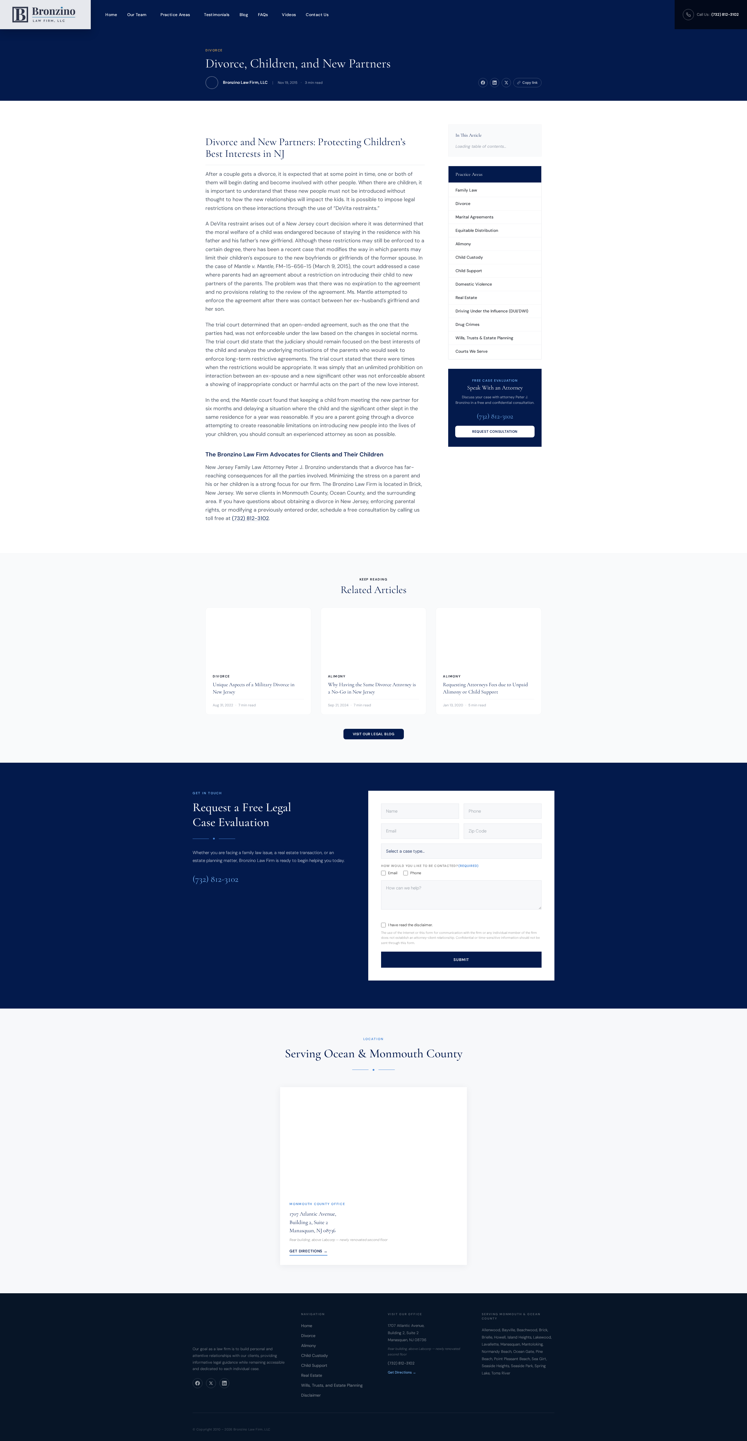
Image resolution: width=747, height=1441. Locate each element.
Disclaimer (311, 1395)
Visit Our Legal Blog (374, 734)
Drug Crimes (467, 324)
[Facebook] (198, 1383)
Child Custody (469, 257)
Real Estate (466, 297)
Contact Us (317, 14)
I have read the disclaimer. (410, 924)
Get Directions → (308, 1251)
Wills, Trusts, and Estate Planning (332, 1385)
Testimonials (216, 14)
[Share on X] (506, 82)
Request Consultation (495, 431)
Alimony (463, 243)
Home (111, 14)
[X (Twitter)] (211, 1383)
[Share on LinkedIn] (494, 82)
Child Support (468, 270)
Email (392, 872)
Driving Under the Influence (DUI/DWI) (491, 311)
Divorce (214, 50)
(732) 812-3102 (250, 518)
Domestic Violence (473, 284)
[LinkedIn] (224, 1383)
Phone (415, 872)
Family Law (466, 190)
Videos (289, 14)
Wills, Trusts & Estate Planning (484, 337)
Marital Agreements (474, 217)
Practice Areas (175, 14)
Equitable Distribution (476, 230)
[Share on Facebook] (483, 82)
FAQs (263, 14)
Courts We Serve (471, 351)
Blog (244, 14)
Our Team (137, 14)
